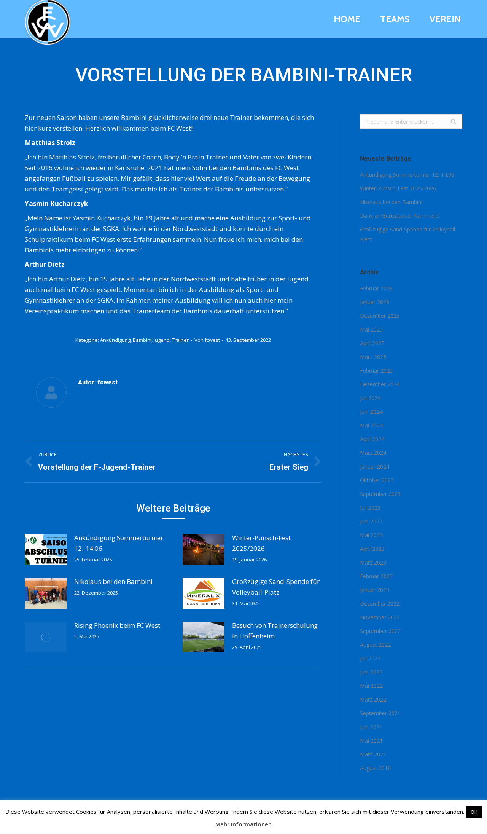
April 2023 (372, 548)
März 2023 (373, 562)
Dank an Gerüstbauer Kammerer (400, 215)
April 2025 (372, 343)
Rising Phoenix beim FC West (117, 625)
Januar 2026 (374, 302)
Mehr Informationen (243, 824)
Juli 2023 (370, 507)
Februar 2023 (376, 576)
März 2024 (373, 452)
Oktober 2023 (377, 480)
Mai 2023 (371, 535)
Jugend (162, 339)
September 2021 (380, 713)
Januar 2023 (374, 589)
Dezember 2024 (379, 384)
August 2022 (375, 644)
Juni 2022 (371, 672)
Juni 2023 (371, 521)
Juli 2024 (370, 398)
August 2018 (375, 768)
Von (207, 339)
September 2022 (380, 631)
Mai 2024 (371, 425)
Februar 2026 (376, 288)
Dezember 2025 (379, 315)
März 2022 (373, 699)
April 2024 (372, 439)
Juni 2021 (371, 726)
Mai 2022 (371, 685)
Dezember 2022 (379, 603)
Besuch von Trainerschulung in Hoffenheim (275, 630)
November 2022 (380, 617)
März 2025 (373, 356)
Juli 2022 (370, 658)
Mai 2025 (371, 329)
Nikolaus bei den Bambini (113, 581)
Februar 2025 (376, 370)
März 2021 (373, 754)
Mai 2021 (371, 740)
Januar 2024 (374, 466)
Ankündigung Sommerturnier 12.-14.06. (118, 543)
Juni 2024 (371, 411)
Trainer (180, 339)
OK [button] (474, 811)
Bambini (142, 339)
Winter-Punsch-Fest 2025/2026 (261, 543)
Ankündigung (115, 339)
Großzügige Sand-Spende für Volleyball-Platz (276, 586)
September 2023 (380, 494)
